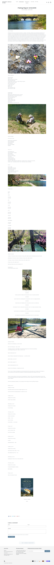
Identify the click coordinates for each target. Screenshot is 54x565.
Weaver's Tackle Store (6, 2)
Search (5, 550)
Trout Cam (6, 552)
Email (28, 524)
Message (9, 528)
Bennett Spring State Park (8, 551)
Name (9, 524)
